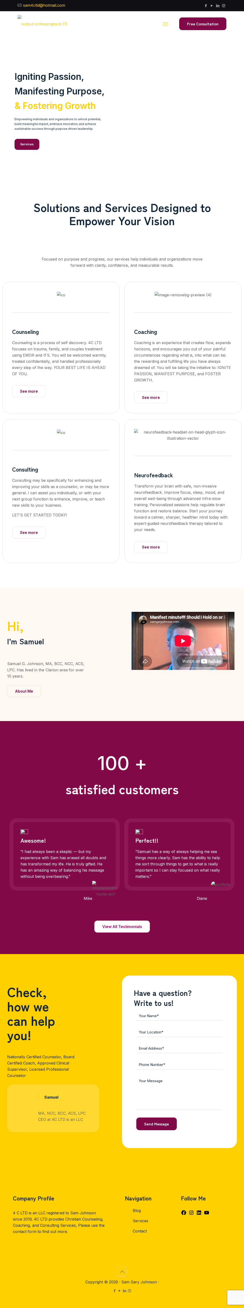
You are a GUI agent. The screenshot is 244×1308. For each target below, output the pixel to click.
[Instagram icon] (223, 5)
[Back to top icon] (122, 1271)
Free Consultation (203, 24)
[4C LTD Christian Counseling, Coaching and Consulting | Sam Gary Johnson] (42, 23)
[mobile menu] (166, 24)
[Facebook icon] (206, 5)
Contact (140, 1231)
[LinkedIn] (199, 1214)
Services (140, 1220)
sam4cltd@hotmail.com (43, 5)
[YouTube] (206, 1214)
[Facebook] (184, 1214)
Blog (137, 1210)
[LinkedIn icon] (217, 5)
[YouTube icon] (212, 5)
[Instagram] (191, 1214)
